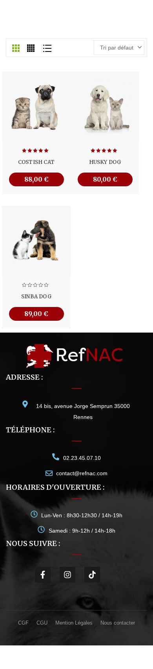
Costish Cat (36, 162)
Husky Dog (105, 162)
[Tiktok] (92, 575)
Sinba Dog (36, 296)
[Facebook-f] (43, 575)
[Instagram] (67, 575)
